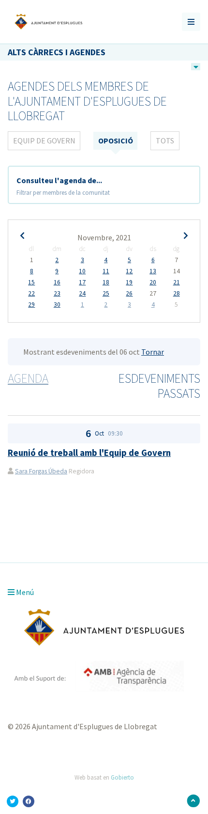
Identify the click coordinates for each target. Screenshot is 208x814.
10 (82, 271)
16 (57, 282)
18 (106, 282)
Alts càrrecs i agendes (56, 52)
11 (106, 271)
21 (176, 282)
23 (57, 293)
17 (82, 282)
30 (57, 305)
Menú (24, 592)
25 (106, 293)
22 (31, 293)
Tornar (152, 352)
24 (82, 293)
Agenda (28, 378)
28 (176, 293)
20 (152, 282)
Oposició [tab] (115, 140)
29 (31, 305)
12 (129, 271)
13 (152, 271)
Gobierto (122, 777)
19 (129, 282)
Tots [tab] (165, 140)
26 (129, 293)
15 (31, 282)
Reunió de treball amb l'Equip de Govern (89, 452)
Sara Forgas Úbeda (41, 471)
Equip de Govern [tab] (44, 140)
